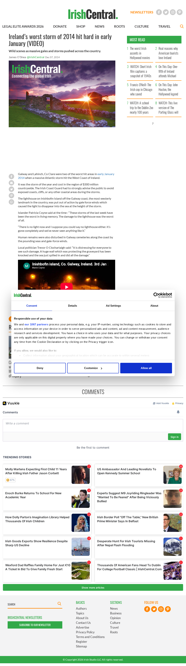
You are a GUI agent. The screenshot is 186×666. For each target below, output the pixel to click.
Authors (81, 608)
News (114, 608)
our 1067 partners (36, 324)
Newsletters (141, 12)
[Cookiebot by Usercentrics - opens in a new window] (156, 295)
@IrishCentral (35, 57)
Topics (80, 613)
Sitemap (81, 646)
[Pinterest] (180, 12)
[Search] (182, 27)
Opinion (115, 618)
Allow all (146, 368)
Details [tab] (72, 305)
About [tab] (154, 305)
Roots (114, 632)
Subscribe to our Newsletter (34, 625)
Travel (114, 627)
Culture (115, 623)
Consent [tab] (31, 305)
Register (81, 641)
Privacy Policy (85, 632)
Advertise (82, 627)
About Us (82, 618)
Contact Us (83, 623)
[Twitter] (166, 12)
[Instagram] (173, 12)
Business (116, 613)
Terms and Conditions (90, 637)
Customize (91, 368)
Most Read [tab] (137, 39)
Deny (40, 368)
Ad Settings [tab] (113, 305)
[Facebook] (159, 12)
